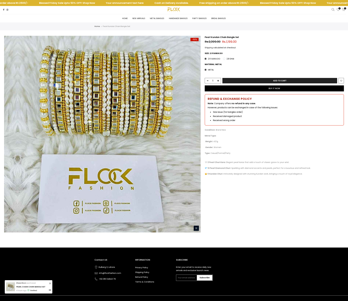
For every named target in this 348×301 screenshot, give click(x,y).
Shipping (209, 47)
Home (97, 26)
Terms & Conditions (144, 281)
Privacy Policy (141, 267)
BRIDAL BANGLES (218, 18)
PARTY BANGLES (199, 18)
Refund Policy (141, 277)
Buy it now (274, 88)
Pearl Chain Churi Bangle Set (30, 286)
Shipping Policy (142, 272)
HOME (125, 18)
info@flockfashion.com (110, 273)
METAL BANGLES (157, 18)
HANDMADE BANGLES (178, 18)
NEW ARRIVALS (138, 18)
